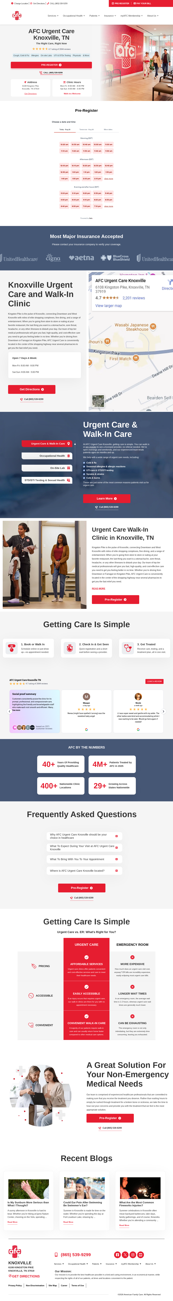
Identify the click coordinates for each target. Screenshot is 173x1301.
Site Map (53, 1285)
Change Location (21, 3)
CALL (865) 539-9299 (58, 3)
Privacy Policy (15, 1285)
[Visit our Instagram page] (132, 1254)
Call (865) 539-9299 (53, 73)
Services (52, 16)
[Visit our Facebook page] (117, 1254)
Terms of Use (77, 1285)
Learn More (105, 498)
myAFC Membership (130, 16)
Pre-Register (121, 3)
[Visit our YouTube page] (140, 1254)
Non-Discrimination (35, 1285)
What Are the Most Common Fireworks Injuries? (136, 1204)
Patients (93, 16)
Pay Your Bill (143, 3)
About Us (151, 16)
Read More (12, 1222)
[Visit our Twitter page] (125, 1254)
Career (64, 1285)
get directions (30, 389)
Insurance (109, 16)
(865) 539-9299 (75, 1254)
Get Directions (39, 3)
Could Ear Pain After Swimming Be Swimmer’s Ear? (82, 1204)
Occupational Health (73, 16)
